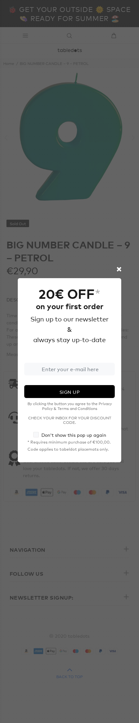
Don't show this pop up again (73, 435)
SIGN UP (69, 392)
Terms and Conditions (77, 408)
